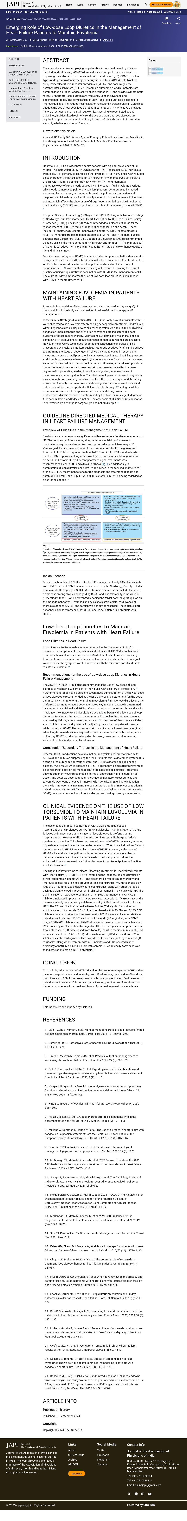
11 (89, 589)
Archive (105, 4)
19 (56, 886)
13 (91, 654)
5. (46, 1086)
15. (47, 1246)
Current (92, 4)
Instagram (103, 1459)
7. (46, 1116)
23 (94, 949)
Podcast (117, 4)
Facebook (103, 1455)
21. (47, 1345)
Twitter (101, 1450)
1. (46, 1029)
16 (77, 789)
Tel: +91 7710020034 (139, 1476)
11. (47, 1177)
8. (46, 1129)
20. (47, 1328)
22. (47, 1358)
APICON (73, 1464)
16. (47, 1259)
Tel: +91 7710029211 (139, 1480)
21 (77, 917)
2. (46, 1042)
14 (99, 720)
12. (47, 1194)
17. (47, 1276)
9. (46, 1147)
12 (88, 654)
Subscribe (77, 1474)
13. (47, 1216)
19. (47, 1311)
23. (47, 1376)
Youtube (102, 1464)
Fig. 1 (105, 463)
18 (117, 882)
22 (80, 937)
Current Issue (76, 1455)
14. (47, 1233)
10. (47, 1160)
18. (47, 1293)
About (71, 1450)
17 (71, 841)
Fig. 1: (46, 545)
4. (46, 1069)
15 (51, 724)
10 (68, 479)
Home (69, 4)
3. (46, 1056)
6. (46, 1103)
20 (48, 906)
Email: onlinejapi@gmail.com (144, 1485)
